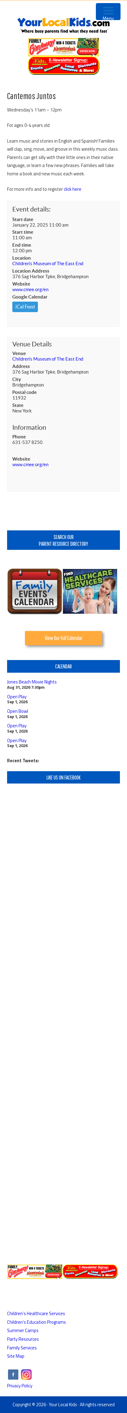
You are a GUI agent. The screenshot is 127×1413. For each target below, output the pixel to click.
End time (21, 245)
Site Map (15, 1356)
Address (21, 366)
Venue (19, 353)
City (16, 379)
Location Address (30, 271)
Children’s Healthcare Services (36, 1313)
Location (21, 258)
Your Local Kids (63, 1404)
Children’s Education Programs (36, 1322)
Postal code (24, 392)
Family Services (22, 1347)
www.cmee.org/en (30, 289)
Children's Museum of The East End (47, 263)
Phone (19, 436)
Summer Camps (23, 1330)
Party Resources (23, 1339)
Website (21, 283)
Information (29, 427)
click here (72, 189)
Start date (22, 219)
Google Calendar (29, 296)
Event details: (31, 209)
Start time (22, 232)
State (17, 405)
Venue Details (32, 344)
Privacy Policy (19, 1385)
